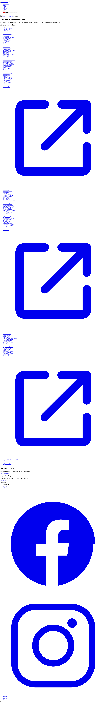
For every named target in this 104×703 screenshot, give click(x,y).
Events (4, 7)
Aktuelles (4, 5)
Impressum (5, 698)
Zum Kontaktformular (4, 473)
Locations (5, 8)
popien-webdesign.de (4, 480)
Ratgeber (4, 6)
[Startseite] (4, 2)
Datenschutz (5, 699)
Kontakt (4, 9)
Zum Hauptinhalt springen (5, 1)
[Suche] (4, 11)
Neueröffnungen (6, 4)
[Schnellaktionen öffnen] (0, 702)
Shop (8, 13)
